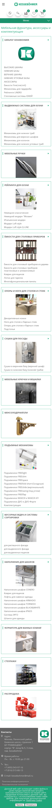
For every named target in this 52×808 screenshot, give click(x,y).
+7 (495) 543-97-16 (13, 767)
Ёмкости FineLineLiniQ (15, 85)
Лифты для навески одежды (18, 596)
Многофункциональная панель (20, 281)
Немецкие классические (16, 212)
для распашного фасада (16, 545)
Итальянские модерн (15, 220)
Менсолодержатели (16, 412)
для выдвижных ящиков (16, 552)
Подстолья (9, 329)
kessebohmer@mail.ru (22, 775)
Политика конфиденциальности (15, 781)
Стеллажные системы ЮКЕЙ (18, 96)
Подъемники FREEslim (15, 476)
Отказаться (31, 805)
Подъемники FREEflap (15, 494)
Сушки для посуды (15, 338)
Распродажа (11, 693)
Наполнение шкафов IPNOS (18, 611)
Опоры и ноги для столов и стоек (24, 291)
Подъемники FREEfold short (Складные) (24, 483)
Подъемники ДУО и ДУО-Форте (20, 501)
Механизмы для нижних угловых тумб (24, 144)
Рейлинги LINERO (13, 92)
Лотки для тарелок (13, 277)
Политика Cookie (34, 800)
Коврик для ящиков (14, 274)
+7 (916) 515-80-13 (13, 770)
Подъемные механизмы (18, 445)
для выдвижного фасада (16, 548)
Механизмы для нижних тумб (19, 133)
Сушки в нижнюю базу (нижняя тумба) (23, 369)
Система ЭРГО (11, 614)
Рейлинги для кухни (16, 185)
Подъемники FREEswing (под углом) (22, 490)
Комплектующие (12, 505)
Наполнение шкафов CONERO (19, 589)
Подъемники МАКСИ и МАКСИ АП (21, 498)
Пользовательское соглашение (15, 784)
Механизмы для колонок (17, 140)
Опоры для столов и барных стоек (21, 325)
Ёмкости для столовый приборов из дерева (26, 264)
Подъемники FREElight (15, 472)
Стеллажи (10, 661)
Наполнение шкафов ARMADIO (20, 600)
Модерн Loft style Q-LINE (16, 227)
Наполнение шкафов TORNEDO (20, 604)
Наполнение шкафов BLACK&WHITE (22, 607)
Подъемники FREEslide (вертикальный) (24, 487)
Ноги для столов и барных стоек (20, 321)
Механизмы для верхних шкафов (21, 136)
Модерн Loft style (12, 223)
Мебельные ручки (14, 153)
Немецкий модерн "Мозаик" (18, 216)
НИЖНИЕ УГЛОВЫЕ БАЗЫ (17, 78)
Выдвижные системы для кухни (23, 105)
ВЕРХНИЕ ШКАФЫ (13, 74)
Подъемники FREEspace (16, 480)
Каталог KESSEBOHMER (16, 40)
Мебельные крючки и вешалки (22, 379)
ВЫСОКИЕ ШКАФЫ (13, 67)
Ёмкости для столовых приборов (24, 236)
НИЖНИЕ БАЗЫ (11, 70)
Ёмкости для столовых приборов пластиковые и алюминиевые (20, 269)
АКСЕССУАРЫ (10, 81)
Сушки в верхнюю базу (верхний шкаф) (24, 366)
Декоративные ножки (15, 318)
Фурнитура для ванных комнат (22, 627)
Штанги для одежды (14, 618)
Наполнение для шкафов (19, 562)
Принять (19, 805)
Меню (26, 20)
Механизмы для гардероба (17, 88)
